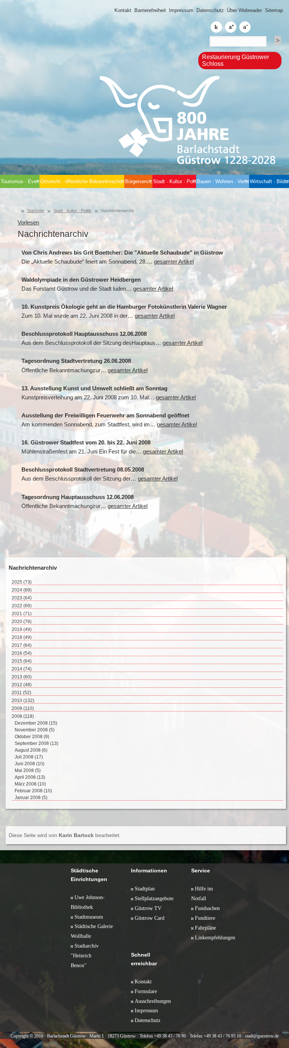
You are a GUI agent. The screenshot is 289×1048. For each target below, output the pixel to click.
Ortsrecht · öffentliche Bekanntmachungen (82, 181)
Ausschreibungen (153, 1001)
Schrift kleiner (245, 27)
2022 (22, 605)
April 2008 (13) (30, 777)
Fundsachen (207, 908)
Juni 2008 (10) (29, 763)
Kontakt (122, 10)
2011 (21, 692)
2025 (22, 582)
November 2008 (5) (35, 730)
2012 (22, 684)
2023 (22, 598)
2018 (22, 637)
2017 (22, 645)
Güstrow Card (149, 918)
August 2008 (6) (31, 750)
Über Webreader (244, 10)
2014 (22, 669)
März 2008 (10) (30, 784)
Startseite (35, 210)
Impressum (181, 10)
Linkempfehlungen (215, 937)
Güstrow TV (148, 908)
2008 (23, 716)
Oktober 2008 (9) (32, 736)
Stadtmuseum (89, 917)
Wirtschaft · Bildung (269, 181)
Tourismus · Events (20, 181)
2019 (22, 629)
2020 (22, 621)
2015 (22, 661)
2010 (23, 700)
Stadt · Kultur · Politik (174, 181)
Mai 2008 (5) (28, 770)
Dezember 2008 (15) (36, 723)
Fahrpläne (205, 928)
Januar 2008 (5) (31, 797)
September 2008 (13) (36, 743)
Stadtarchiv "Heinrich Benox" (85, 955)
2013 (22, 676)
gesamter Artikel (174, 262)
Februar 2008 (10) (33, 790)
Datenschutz (210, 10)
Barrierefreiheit (150, 10)
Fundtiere (205, 918)
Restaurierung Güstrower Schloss (235, 60)
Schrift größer (230, 27)
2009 (23, 708)
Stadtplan (145, 889)
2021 (22, 613)
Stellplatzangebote (154, 898)
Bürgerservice (139, 181)
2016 (22, 653)
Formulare (146, 991)
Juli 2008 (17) (29, 757)
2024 (22, 590)
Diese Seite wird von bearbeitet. (65, 835)
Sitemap (274, 10)
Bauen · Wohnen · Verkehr (223, 181)
